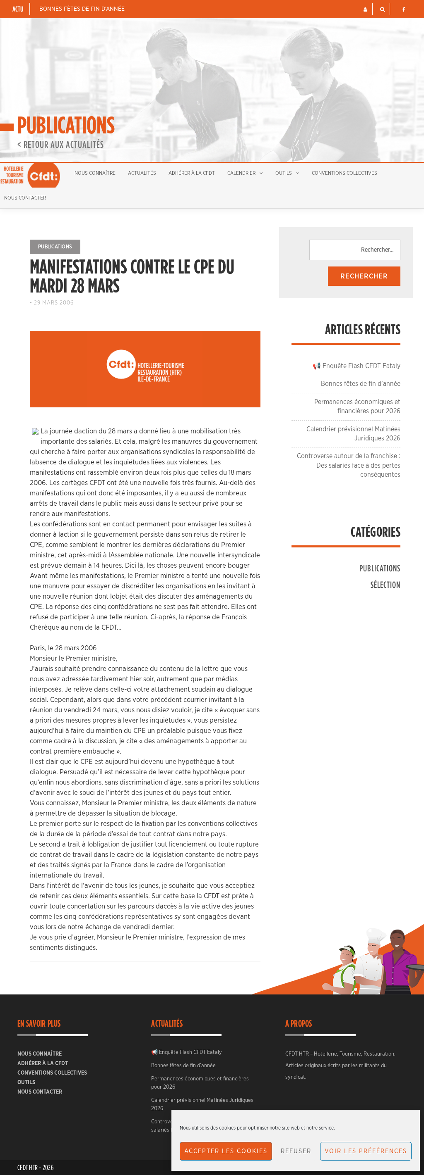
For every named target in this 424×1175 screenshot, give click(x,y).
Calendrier (241, 173)
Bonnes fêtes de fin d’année (82, 9)
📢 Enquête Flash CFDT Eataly (356, 366)
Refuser (296, 1151)
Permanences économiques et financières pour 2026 (200, 1083)
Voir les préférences (366, 1151)
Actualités (142, 173)
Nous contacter (39, 1092)
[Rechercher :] (354, 250)
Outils (283, 173)
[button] (365, 9)
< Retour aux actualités (60, 144)
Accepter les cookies (225, 1151)
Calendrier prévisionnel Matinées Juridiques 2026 (202, 1104)
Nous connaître (95, 173)
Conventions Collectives (344, 173)
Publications (55, 246)
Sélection (385, 584)
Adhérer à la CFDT (192, 173)
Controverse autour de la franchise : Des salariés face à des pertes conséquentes (348, 465)
